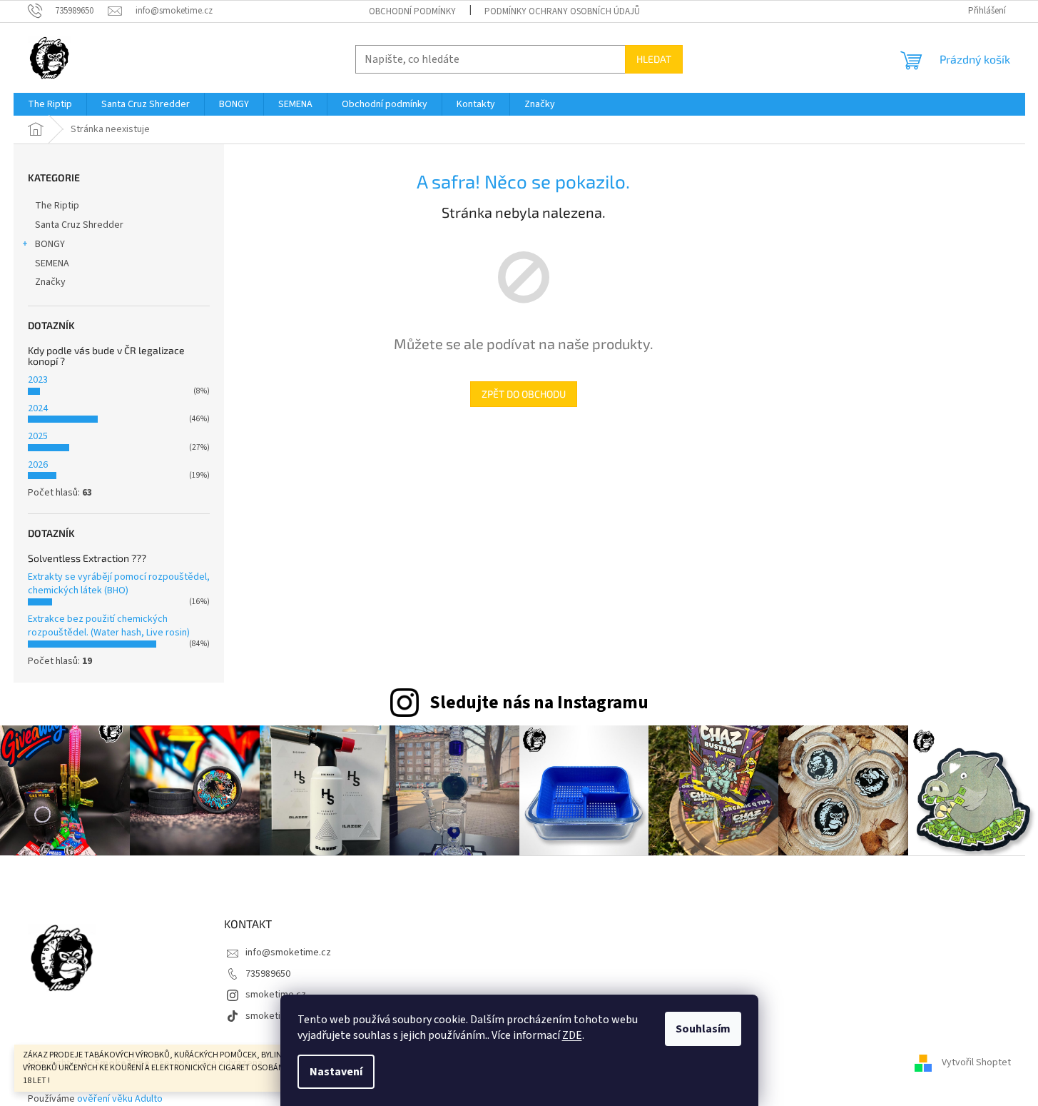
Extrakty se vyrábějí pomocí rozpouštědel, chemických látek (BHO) (119, 584)
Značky (50, 282)
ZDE (572, 1035)
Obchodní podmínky (412, 11)
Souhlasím (703, 1029)
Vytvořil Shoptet (976, 1063)
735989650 (267, 974)
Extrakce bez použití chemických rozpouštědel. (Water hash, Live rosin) (109, 626)
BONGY (50, 244)
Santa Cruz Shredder (79, 225)
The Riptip (57, 205)
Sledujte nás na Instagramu (538, 702)
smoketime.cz (275, 994)
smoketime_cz (277, 1016)
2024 (38, 408)
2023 (38, 380)
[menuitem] (50, 104)
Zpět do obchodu (524, 394)
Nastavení (336, 1072)
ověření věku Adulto (120, 1099)
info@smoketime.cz (288, 952)
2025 (38, 436)
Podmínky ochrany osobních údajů (562, 11)
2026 (38, 465)
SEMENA (52, 263)
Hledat (653, 59)
